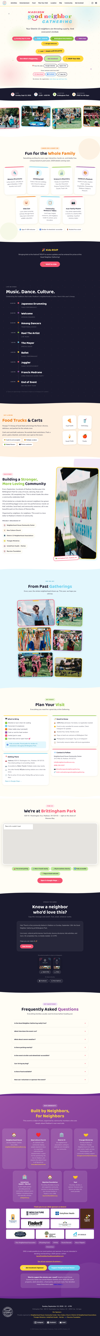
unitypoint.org (24, 1198)
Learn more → (58, 1284)
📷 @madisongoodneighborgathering (67, 769)
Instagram (40, 1322)
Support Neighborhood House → (64, 1267)
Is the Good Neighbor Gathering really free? (30, 1023)
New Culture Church (12, 530)
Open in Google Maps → (13, 781)
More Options (57, 981)
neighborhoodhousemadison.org (15, 1147)
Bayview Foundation (12, 551)
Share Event (39, 74)
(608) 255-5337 (59, 765)
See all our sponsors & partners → (50, 1261)
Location (53, 3)
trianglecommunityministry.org (87, 1156)
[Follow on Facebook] (96, 3)
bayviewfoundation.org (50, 1196)
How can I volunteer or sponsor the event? (30, 1079)
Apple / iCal (62, 66)
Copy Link (63, 74)
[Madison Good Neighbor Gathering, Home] (4, 3)
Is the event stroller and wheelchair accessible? (31, 1055)
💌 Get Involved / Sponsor (33, 1267)
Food (34, 3)
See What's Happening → (30, 58)
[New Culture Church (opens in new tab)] (35, 1213)
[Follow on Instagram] (92, 3)
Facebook (51, 74)
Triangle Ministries (11, 541)
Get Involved (79, 3)
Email (64, 1322)
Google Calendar (50, 66)
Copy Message (26, 946)
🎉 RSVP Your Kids (73, 58)
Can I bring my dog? (21, 1063)
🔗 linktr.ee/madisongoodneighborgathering (69, 772)
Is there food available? (23, 1071)
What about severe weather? (25, 1039)
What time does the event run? (25, 1031)
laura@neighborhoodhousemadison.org (49, 1256)
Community (68, 3)
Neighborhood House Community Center (19, 525)
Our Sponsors (57, 1312)
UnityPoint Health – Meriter (15, 546)
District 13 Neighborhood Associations (18, 536)
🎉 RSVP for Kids (50, 264)
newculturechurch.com (38, 1164)
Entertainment (24, 3)
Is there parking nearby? (23, 1047)
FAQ (60, 3)
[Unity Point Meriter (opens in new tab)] (65, 1213)
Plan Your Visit (43, 3)
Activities (14, 3)
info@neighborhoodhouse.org (64, 762)
